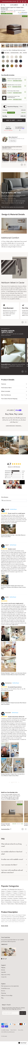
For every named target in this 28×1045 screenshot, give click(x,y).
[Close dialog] (26, 516)
